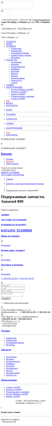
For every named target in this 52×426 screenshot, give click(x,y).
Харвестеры (16, 48)
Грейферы (15, 69)
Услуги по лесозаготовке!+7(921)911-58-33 (12, 169)
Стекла (14, 83)
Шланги (14, 73)
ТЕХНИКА (11, 46)
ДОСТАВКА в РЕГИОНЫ (12, 175)
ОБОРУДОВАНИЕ (14, 87)
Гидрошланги (12, 368)
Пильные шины (18, 78)
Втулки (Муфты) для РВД (22, 89)
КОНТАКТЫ (12, 105)
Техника (9, 159)
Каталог (6, 153)
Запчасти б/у (16, 80)
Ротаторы (15, 71)
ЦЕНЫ (9, 44)
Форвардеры (16, 51)
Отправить (6, 299)
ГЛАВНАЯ (11, 42)
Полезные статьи (8, 403)
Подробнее (5, 245)
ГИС (8, 101)
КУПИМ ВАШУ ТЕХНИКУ (13, 139)
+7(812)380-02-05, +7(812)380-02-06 (16, 29)
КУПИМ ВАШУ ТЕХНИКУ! (13, 148)
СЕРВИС (10, 85)
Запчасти (6, 349)
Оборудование (12, 164)
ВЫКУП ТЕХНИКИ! (10, 172)
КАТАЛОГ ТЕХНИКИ (16, 230)
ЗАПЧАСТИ (11, 60)
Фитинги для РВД (19, 92)
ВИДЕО (9, 103)
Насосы (14, 76)
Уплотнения (16, 62)
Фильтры (15, 64)
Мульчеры (15, 58)
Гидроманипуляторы (20, 53)
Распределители (18, 67)
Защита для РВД (18, 94)
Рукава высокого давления (22, 96)
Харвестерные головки (21, 55)
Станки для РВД (18, 99)
